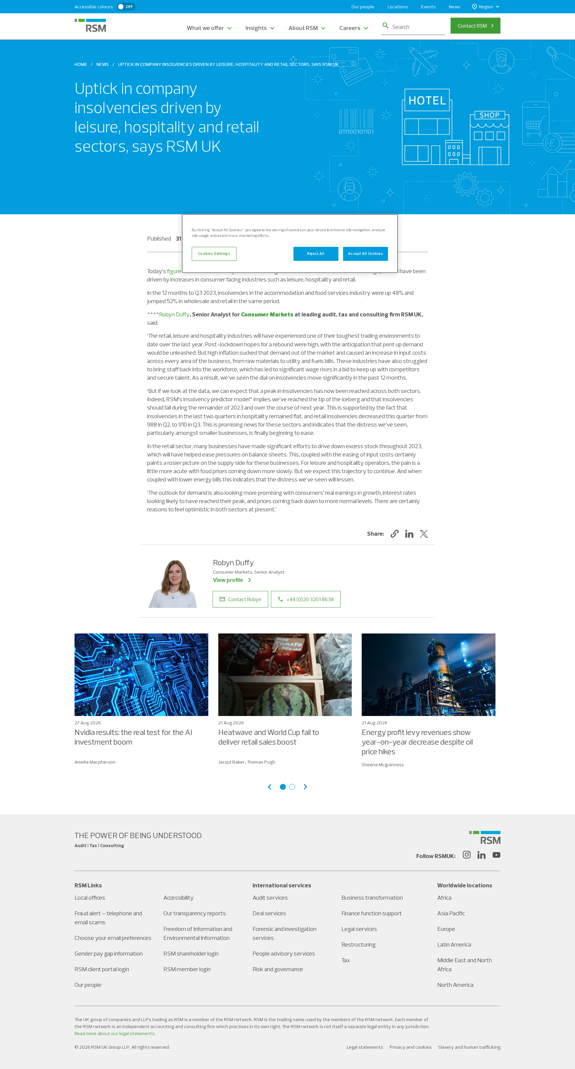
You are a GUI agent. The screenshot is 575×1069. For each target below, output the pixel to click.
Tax (345, 960)
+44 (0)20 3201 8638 (310, 599)
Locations (398, 7)
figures (175, 271)
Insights (256, 28)
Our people (362, 7)
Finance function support (371, 913)
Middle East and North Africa (464, 964)
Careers (349, 28)
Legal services (359, 929)
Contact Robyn (244, 599)
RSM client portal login (102, 969)
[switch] (126, 7)
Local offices (90, 897)
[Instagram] (467, 856)
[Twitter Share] (424, 534)
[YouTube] (496, 856)
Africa (444, 897)
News (454, 7)
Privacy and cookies (411, 1047)
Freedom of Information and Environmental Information (197, 933)
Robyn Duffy (174, 314)
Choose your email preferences (113, 938)
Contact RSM (472, 25)
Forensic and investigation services (284, 933)
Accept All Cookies (365, 253)
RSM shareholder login (191, 953)
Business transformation (372, 897)
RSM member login (187, 969)
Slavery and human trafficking (469, 1047)
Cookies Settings (214, 253)
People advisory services (284, 953)
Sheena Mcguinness (383, 765)
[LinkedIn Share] (409, 534)
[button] (395, 534)
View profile (228, 580)
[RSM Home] (90, 25)
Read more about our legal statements (114, 1033)
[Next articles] (305, 786)
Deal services (269, 913)
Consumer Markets (267, 314)
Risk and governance (278, 969)
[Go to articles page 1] (283, 787)
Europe (446, 929)
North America (455, 984)
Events (428, 7)
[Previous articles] (270, 786)
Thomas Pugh (261, 762)
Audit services (270, 897)
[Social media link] (484, 837)
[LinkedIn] (481, 856)
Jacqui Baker (231, 762)
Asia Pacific (451, 913)
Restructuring (358, 944)
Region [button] (486, 7)
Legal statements (365, 1047)
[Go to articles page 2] (292, 787)
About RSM (303, 28)
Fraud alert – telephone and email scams (108, 917)
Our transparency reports (194, 913)
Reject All (315, 253)
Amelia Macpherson (95, 762)
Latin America (454, 944)
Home (81, 64)
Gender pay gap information (109, 953)
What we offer (205, 28)
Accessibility (178, 897)
